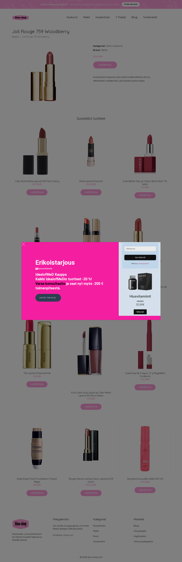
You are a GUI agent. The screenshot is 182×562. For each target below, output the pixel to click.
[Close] (23, 244)
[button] (48, 298)
